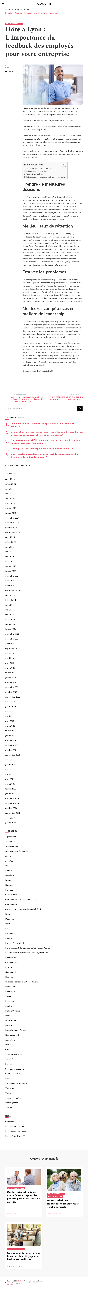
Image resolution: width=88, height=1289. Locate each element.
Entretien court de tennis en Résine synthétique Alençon (30, 953)
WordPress (9, 1285)
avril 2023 (9, 663)
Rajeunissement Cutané (15, 1030)
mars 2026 (10, 503)
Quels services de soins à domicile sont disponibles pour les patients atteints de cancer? (23, 1197)
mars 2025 (10, 561)
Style (7, 1078)
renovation (10, 1040)
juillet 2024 (10, 600)
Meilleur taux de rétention (36, 171)
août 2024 (10, 595)
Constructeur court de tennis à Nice (21, 899)
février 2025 (10, 566)
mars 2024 (10, 619)
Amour (8, 856)
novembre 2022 (12, 687)
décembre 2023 (12, 634)
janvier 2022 (10, 735)
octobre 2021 (11, 750)
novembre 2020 (12, 803)
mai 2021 (9, 774)
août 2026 (10, 479)
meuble (8, 1006)
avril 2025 (9, 556)
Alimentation (11, 841)
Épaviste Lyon (11, 957)
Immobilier (10, 986)
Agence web (10, 836)
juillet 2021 (10, 764)
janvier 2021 (10, 793)
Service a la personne (14, 24)
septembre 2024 (12, 590)
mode (7, 1015)
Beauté (8, 870)
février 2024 (10, 624)
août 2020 (10, 818)
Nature (8, 1025)
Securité (9, 1059)
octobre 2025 (11, 527)
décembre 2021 (12, 740)
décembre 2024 (12, 576)
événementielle (12, 962)
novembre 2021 (12, 745)
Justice (8, 996)
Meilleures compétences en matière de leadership (45, 177)
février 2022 (10, 730)
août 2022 (10, 701)
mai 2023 (9, 658)
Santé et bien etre (13, 1054)
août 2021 (10, 760)
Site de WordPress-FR (15, 1136)
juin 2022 (9, 711)
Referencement (12, 1035)
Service (8, 1064)
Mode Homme (11, 1020)
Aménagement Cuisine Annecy (18, 851)
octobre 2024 (11, 585)
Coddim (44, 3)
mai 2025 (9, 551)
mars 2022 (10, 726)
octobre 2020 (11, 808)
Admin (7, 67)
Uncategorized (11, 1102)
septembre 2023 (12, 648)
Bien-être (9, 875)
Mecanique (10, 1001)
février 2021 (10, 789)
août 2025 (10, 537)
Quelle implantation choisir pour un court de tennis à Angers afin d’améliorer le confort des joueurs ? (44, 455)
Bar (6, 865)
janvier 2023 (10, 677)
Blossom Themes (28, 1283)
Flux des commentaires (15, 1131)
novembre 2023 (12, 639)
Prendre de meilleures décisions (38, 168)
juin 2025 (9, 547)
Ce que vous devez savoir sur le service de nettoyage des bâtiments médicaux (23, 1256)
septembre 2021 (12, 755)
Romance (9, 1044)
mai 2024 (9, 610)
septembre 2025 (12, 532)
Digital (8, 923)
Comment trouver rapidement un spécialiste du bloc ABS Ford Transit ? (42, 425)
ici (31, 371)
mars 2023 (10, 668)
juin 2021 (9, 769)
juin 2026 (9, 489)
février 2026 (10, 508)
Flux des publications (14, 1126)
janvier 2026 (10, 513)
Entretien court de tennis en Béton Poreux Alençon (28, 948)
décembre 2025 (12, 518)
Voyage (8, 1107)
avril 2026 (9, 498)
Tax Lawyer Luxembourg (16, 1083)
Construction (11, 904)
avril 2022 (9, 721)
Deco (7, 914)
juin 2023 (9, 653)
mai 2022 (9, 716)
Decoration (10, 919)
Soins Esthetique (12, 1073)
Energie (8, 938)
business (9, 890)
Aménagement (12, 846)
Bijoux (8, 880)
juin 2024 (9, 605)
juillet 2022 (10, 706)
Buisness (9, 885)
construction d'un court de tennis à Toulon (24, 909)
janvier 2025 (10, 571)
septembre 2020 (12, 813)
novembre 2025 (12, 522)
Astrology (9, 861)
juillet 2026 (10, 484)
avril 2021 (9, 779)
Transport (9, 1093)
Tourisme (9, 1088)
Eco (6, 928)
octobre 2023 (11, 643)
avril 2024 (9, 614)
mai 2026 (9, 493)
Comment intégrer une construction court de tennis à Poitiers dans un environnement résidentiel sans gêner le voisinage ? (47, 433)
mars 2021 (10, 784)
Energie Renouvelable (15, 943)
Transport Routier (13, 1098)
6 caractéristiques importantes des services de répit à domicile (63, 1204)
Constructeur (11, 894)
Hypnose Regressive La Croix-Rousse (21, 982)
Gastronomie (11, 972)
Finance (8, 967)
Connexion (9, 1121)
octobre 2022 (11, 692)
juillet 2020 (10, 822)
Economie (9, 933)
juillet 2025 (10, 542)
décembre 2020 (12, 798)
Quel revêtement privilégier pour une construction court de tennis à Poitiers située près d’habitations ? (45, 442)
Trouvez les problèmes (34, 174)
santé (7, 1049)
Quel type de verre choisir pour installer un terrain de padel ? (42, 448)
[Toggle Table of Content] (62, 165)
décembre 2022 (12, 682)
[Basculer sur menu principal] (3, 3)
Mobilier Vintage (12, 1011)
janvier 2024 (10, 629)
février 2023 (10, 672)
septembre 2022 (12, 697)
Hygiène (9, 977)
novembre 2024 (12, 581)
